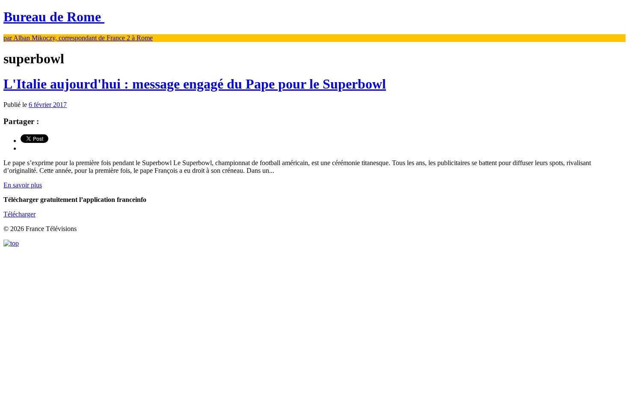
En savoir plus (22, 185)
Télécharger (19, 214)
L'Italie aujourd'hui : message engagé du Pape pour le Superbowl (194, 84)
